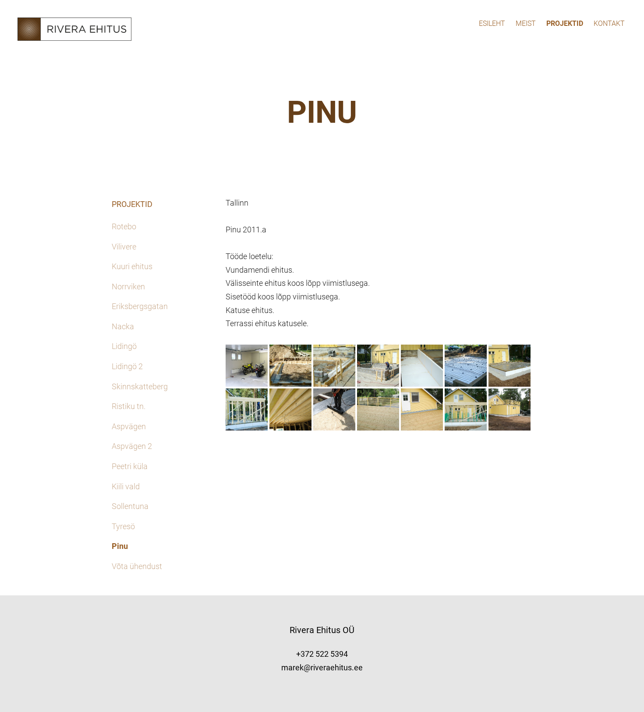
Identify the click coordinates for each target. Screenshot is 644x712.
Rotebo (124, 226)
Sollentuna (130, 506)
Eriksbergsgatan (140, 306)
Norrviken (128, 286)
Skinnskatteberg (140, 386)
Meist (526, 23)
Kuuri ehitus (132, 266)
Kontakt (609, 23)
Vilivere (124, 246)
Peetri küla (130, 466)
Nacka (123, 326)
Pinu (120, 546)
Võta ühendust (137, 566)
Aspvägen (129, 426)
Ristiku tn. (128, 406)
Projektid (564, 23)
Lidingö (124, 346)
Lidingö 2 (127, 366)
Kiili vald (126, 486)
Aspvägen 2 (132, 446)
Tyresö (123, 526)
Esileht (492, 23)
